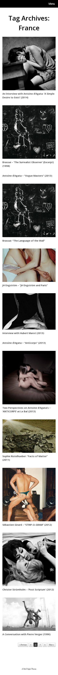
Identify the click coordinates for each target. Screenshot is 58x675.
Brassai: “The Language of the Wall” (23, 240)
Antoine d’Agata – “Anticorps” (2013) (24, 342)
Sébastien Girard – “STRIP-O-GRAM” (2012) (27, 524)
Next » (51, 645)
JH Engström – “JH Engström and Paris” (25, 285)
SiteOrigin (27, 669)
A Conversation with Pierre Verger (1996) (26, 634)
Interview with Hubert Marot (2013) (23, 333)
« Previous (23, 645)
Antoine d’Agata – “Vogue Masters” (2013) (27, 175)
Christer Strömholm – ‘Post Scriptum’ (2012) (28, 589)
